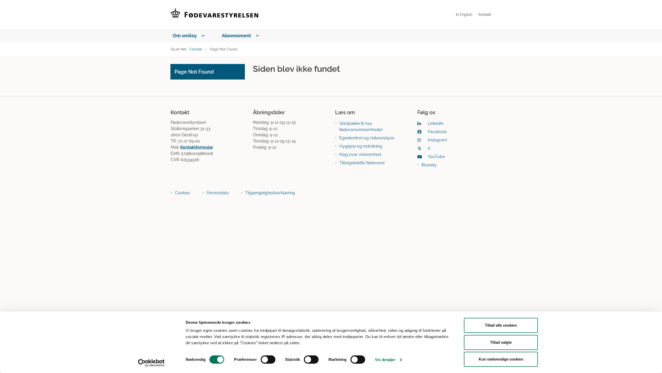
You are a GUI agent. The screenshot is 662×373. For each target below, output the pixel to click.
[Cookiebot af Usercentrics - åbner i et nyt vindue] (151, 363)
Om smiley (185, 35)
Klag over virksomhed (360, 154)
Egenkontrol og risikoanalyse (366, 137)
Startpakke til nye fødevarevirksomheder (361, 126)
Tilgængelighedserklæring (270, 192)
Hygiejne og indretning (360, 146)
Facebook (437, 131)
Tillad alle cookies (501, 325)
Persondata (218, 192)
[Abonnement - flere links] (256, 36)
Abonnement (236, 35)
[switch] (268, 359)
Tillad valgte (501, 342)
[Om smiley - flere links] (202, 36)
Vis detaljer (385, 359)
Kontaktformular (196, 147)
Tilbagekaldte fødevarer (362, 162)
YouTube (436, 156)
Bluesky (429, 164)
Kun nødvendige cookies (501, 359)
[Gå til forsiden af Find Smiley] (312, 14)
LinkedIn (435, 123)
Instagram (437, 140)
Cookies (182, 192)
